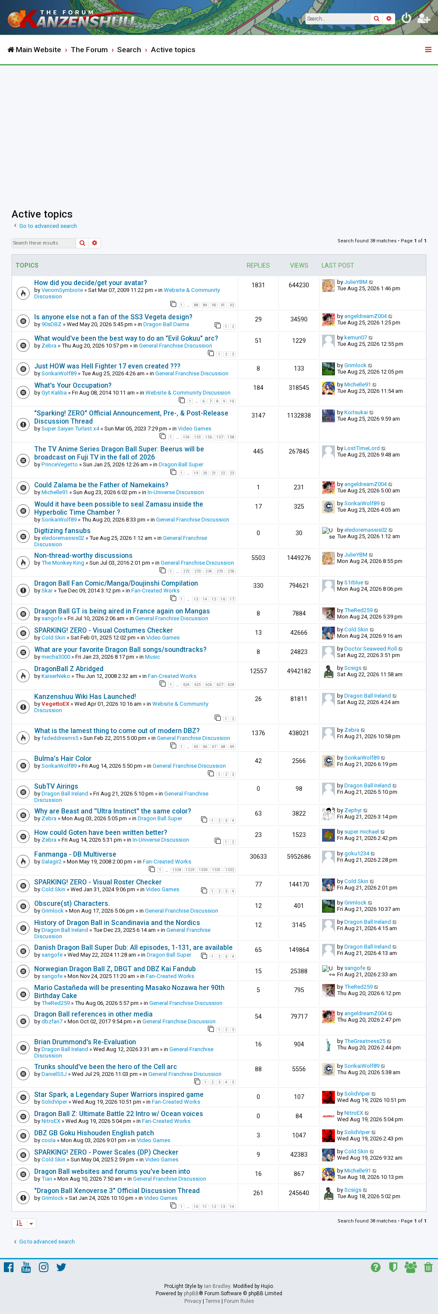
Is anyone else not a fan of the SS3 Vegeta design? (113, 317)
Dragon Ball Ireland (367, 695)
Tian (46, 1179)
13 (196, 599)
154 (186, 437)
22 (223, 473)
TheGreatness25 (364, 1041)
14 (205, 599)
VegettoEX (55, 704)
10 (232, 401)
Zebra (48, 345)
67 (214, 747)
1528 (176, 870)
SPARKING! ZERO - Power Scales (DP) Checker (106, 1152)
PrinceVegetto (59, 464)
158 (231, 437)
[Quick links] (429, 50)
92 (232, 305)
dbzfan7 (51, 1021)
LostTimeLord (362, 448)
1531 (216, 870)
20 (205, 473)
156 (208, 437)
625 (197, 685)
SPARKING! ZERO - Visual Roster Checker (98, 882)
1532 (229, 870)
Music (152, 657)
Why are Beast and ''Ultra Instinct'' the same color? (112, 811)
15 (214, 599)
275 (219, 571)
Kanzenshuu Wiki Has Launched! (85, 696)
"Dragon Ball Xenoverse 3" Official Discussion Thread (117, 1191)
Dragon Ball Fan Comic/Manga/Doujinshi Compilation (116, 583)
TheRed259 (358, 610)
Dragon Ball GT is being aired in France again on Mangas (122, 611)
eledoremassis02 (62, 538)
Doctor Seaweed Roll (370, 648)
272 (186, 571)
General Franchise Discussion (175, 345)
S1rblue (353, 582)
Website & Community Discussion (188, 392)
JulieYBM (355, 282)
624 (186, 685)
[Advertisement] (219, 129)
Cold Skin (53, 637)
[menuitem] (407, 20)
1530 (203, 870)
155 (197, 437)
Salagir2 (51, 861)
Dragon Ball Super (181, 464)
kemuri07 (355, 337)
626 (208, 685)
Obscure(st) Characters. (72, 903)
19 (196, 473)
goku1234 (356, 853)
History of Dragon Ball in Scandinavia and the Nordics (117, 923)
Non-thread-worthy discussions (83, 555)
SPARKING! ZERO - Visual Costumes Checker (103, 630)
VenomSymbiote (62, 290)
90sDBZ (51, 324)
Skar (47, 590)
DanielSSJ (54, 1074)
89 (205, 305)
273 (197, 571)
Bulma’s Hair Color (63, 758)
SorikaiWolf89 (59, 373)
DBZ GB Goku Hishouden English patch (94, 1133)
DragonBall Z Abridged (69, 669)
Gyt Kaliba (54, 392)
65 (196, 747)
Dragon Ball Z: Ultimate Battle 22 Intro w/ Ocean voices (118, 1114)
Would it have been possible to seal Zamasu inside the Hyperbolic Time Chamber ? (118, 508)
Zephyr (353, 810)
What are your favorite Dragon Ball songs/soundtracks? (120, 649)
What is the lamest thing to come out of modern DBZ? (117, 731)
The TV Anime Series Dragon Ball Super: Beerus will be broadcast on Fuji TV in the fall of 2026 (119, 453)
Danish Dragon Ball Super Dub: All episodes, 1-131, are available (133, 947)
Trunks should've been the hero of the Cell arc (105, 1067)
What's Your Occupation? (73, 385)
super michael (361, 831)
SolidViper (54, 1102)
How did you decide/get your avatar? (90, 283)
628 (231, 685)
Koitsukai (356, 412)
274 (208, 571)
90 (214, 305)
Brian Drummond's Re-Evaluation (85, 1042)
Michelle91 (357, 384)
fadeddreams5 (59, 738)
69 (232, 747)
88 (196, 305)
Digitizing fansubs (62, 531)
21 (214, 473)
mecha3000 (55, 657)
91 (223, 305)
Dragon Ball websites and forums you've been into (112, 1171)
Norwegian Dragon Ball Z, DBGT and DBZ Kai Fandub (115, 969)
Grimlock (355, 365)
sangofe (51, 618)
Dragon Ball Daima (166, 324)
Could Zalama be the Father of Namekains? (101, 485)
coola (48, 1140)
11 (205, 1207)
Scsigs (352, 668)
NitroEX (50, 1121)
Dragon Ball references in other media (93, 1014)
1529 (190, 870)
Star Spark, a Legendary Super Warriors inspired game (119, 1094)
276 (231, 571)
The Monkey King (62, 563)
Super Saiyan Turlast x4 (70, 428)
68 (223, 747)
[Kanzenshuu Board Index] (77, 17)
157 (219, 437)
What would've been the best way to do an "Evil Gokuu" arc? (126, 338)
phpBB (191, 1293)
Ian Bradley (217, 1286)
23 (232, 473)
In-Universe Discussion (176, 492)
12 (214, 1207)
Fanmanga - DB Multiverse (75, 854)
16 (223, 599)
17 (232, 599)
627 (219, 685)
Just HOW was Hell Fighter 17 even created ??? (107, 366)
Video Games (194, 428)
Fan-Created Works (155, 590)
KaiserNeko (55, 676)
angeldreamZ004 (365, 316)
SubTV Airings (56, 786)
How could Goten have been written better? (100, 832)
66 (205, 747)
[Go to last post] (371, 282)
